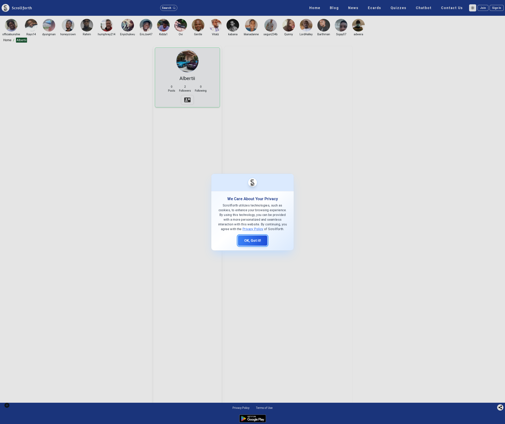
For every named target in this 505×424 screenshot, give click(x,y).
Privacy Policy (252, 229)
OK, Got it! (252, 240)
